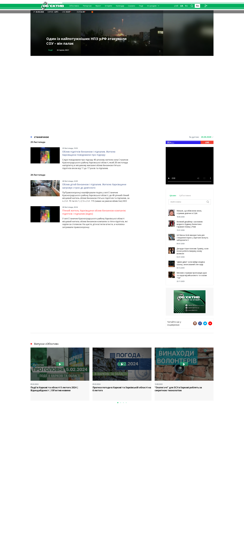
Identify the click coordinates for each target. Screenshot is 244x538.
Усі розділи (151, 6)
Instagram (195, 323)
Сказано (131, 6)
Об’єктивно (74, 6)
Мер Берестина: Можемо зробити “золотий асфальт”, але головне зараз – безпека (85, 41)
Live (176, 5)
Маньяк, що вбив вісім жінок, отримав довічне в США (189, 212)
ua (181, 5)
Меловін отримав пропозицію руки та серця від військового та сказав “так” (192, 275)
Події (141, 6)
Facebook (200, 323)
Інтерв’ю (108, 6)
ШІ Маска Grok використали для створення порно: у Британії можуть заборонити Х (192, 237)
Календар (120, 6)
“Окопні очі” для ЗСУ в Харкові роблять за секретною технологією (178, 389)
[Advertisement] (122, 73)
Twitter (205, 323)
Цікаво (173, 195)
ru (186, 5)
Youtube (210, 323)
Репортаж (87, 6)
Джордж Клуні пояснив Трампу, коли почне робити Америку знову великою (192, 251)
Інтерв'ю (52, 50)
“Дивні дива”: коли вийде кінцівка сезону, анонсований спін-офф (191, 263)
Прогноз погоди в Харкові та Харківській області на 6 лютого (122, 389)
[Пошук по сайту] (192, 5)
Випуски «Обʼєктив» (46, 344)
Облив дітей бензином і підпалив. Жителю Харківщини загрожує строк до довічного (94, 186)
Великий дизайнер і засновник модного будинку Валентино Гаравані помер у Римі (190, 224)
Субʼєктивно (185, 195)
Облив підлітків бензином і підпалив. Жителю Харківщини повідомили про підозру (88, 153)
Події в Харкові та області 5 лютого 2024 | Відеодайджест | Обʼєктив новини (54, 389)
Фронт (98, 6)
